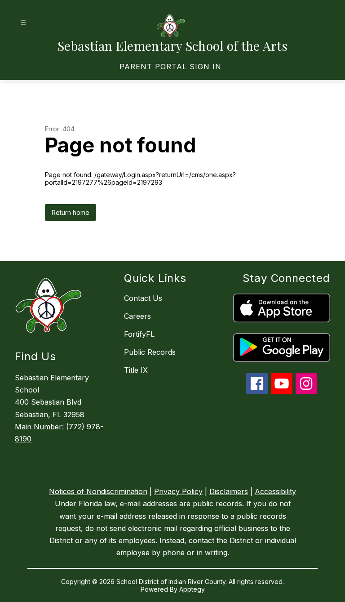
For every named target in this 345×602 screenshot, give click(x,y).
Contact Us (143, 298)
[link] (170, 66)
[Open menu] (23, 23)
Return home (70, 212)
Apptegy (192, 589)
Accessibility (275, 491)
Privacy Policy (178, 491)
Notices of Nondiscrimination (98, 491)
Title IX (136, 370)
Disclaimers (228, 491)
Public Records (150, 352)
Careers (137, 316)
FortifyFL (139, 334)
